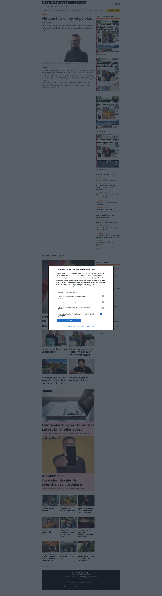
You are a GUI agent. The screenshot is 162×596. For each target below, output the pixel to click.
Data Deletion (71, 326)
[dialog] (81, 298)
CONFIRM (69, 320)
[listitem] (81, 292)
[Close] (110, 269)
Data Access (81, 326)
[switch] (102, 296)
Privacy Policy (90, 326)
